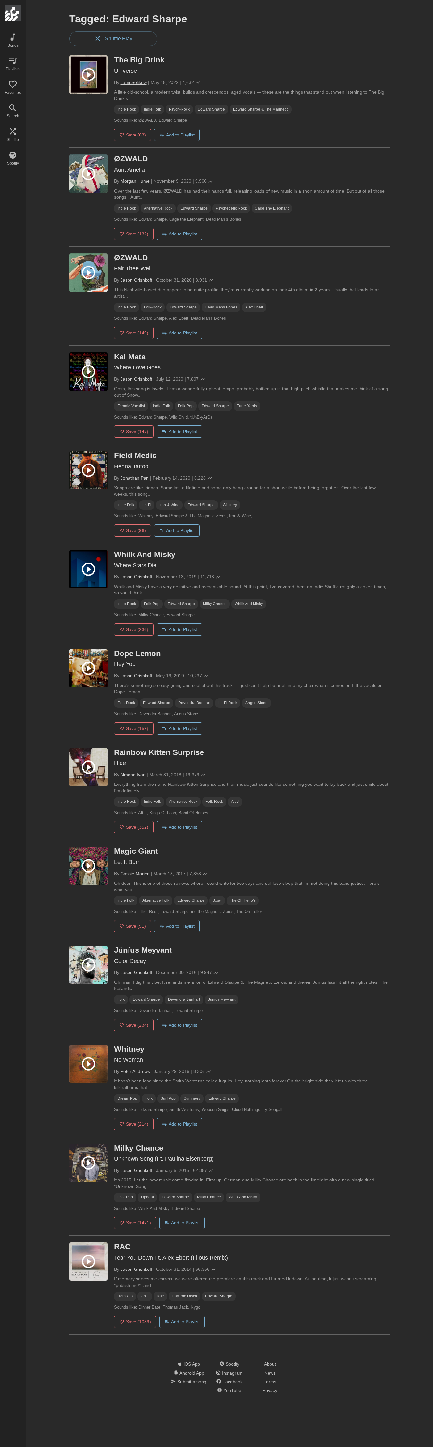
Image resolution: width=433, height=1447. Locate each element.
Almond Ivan (133, 774)
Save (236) (137, 629)
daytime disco (184, 1296)
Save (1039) (138, 1321)
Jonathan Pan (135, 478)
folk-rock (153, 307)
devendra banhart (194, 703)
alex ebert (254, 307)
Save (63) (136, 134)
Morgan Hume (135, 181)
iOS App (192, 1364)
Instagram (232, 1373)
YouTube (232, 1390)
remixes (125, 1296)
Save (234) (137, 1025)
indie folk (152, 109)
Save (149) (137, 332)
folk (121, 999)
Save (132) (137, 233)
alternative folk (155, 900)
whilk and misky (249, 604)
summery (192, 1098)
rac (160, 1296)
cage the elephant (272, 208)
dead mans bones (221, 307)
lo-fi (146, 505)
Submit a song (191, 1381)
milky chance (215, 604)
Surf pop (168, 1098)
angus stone (256, 703)
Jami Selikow (134, 82)
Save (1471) (138, 1222)
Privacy (269, 1390)
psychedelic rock (231, 208)
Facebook (232, 1381)
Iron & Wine (169, 505)
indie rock (126, 109)
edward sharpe (211, 109)
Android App (191, 1373)
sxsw (217, 900)
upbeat (147, 1197)
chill (145, 1296)
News (270, 1373)
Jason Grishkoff (136, 280)
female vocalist (131, 406)
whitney (230, 505)
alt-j (235, 801)
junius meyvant (221, 999)
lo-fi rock (227, 703)
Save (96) (136, 530)
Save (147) (137, 431)
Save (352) (137, 827)
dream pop (127, 1098)
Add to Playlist (180, 134)
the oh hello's (242, 900)
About (270, 1364)
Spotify (232, 1364)
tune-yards (247, 406)
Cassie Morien (135, 873)
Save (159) (137, 728)
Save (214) (137, 1124)
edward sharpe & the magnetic (260, 109)
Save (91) (136, 926)
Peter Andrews (135, 1071)
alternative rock (158, 208)
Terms (270, 1381)
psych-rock (179, 109)
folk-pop (186, 406)
